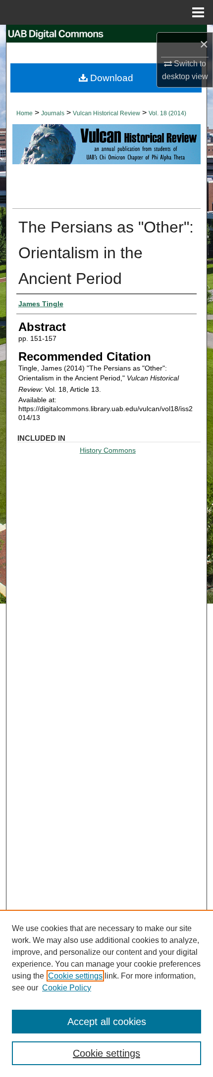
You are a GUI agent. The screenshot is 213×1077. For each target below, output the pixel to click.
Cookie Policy (66, 987)
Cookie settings (75, 976)
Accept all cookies (106, 1021)
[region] (106, 993)
